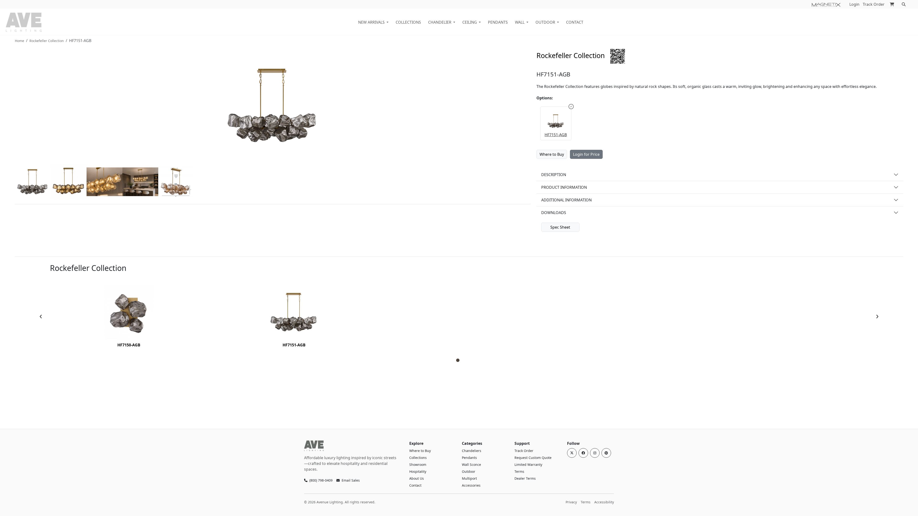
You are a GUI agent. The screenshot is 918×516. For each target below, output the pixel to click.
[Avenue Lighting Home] (314, 446)
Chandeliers (471, 450)
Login (854, 4)
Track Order (874, 4)
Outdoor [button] (545, 22)
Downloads (553, 212)
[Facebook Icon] (583, 453)
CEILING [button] (469, 22)
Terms (519, 471)
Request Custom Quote (533, 457)
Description (553, 174)
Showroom (417, 464)
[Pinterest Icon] (606, 453)
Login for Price (586, 154)
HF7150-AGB (128, 345)
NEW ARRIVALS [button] (371, 22)
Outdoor (468, 471)
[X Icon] (572, 453)
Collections (418, 457)
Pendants (498, 22)
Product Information (564, 187)
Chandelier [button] (439, 22)
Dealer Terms (525, 478)
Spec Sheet (560, 227)
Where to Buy (552, 154)
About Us (416, 478)
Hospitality (417, 471)
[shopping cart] (892, 4)
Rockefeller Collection (46, 40)
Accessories (471, 485)
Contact (574, 22)
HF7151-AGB (556, 134)
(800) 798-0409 (321, 480)
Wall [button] (520, 22)
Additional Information (566, 200)
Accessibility (604, 502)
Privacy (571, 502)
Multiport (469, 478)
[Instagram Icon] (595, 453)
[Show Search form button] (903, 4)
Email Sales (351, 480)
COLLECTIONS (408, 22)
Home (19, 40)
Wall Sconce (471, 464)
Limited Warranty (528, 464)
